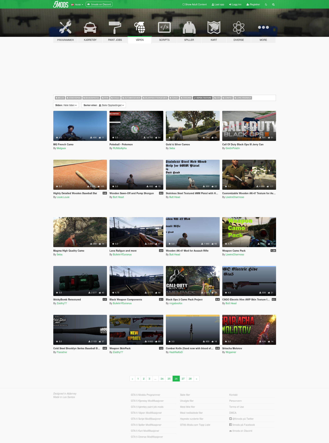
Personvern (235, 400)
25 (169, 378)
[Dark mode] (266, 4)
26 (176, 378)
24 (162, 378)
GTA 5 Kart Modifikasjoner (145, 430)
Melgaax (61, 148)
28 (190, 378)
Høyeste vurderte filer (191, 418)
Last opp (219, 4)
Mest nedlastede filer (191, 412)
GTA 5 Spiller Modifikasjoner (146, 424)
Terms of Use (236, 406)
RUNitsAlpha (120, 148)
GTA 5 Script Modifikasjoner (146, 418)
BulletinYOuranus (122, 254)
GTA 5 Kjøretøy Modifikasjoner (147, 400)
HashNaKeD (176, 352)
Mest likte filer (187, 406)
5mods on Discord (242, 430)
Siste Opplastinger (103, 105)
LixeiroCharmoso (235, 197)
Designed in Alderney (64, 393)
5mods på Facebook (243, 424)
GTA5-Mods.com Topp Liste (195, 424)
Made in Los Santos (64, 397)
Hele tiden (65, 105)
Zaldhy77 (62, 303)
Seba (172, 148)
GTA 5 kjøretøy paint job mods (147, 406)
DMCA (232, 412)
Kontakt (233, 394)
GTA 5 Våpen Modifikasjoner (146, 412)
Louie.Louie (63, 197)
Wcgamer (231, 352)
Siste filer (185, 394)
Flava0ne (62, 352)
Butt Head (118, 197)
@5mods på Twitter (243, 418)
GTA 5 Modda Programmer (145, 394)
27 (183, 378)
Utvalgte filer (187, 400)
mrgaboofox (175, 303)
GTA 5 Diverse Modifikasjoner (147, 436)
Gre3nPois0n (233, 148)
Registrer (254, 4)
